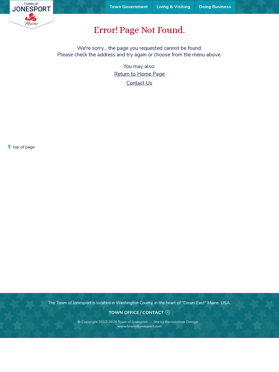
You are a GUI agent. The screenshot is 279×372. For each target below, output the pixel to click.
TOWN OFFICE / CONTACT (136, 313)
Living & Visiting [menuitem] (173, 7)
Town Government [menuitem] (129, 7)
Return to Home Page (139, 74)
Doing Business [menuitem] (215, 7)
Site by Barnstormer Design (175, 321)
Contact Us (139, 83)
